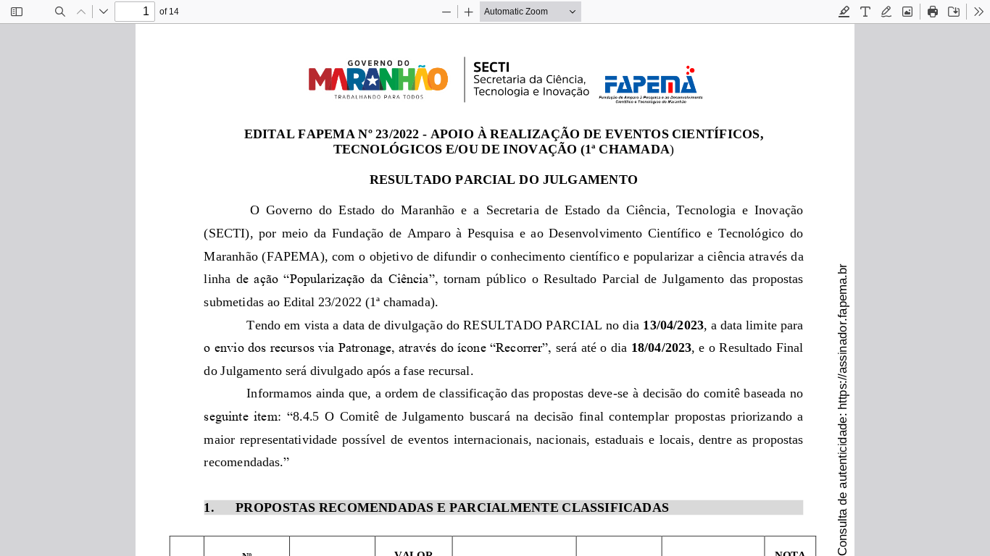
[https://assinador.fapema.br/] (842, 337)
